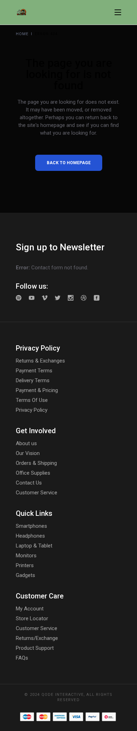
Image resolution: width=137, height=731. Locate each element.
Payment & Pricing (37, 390)
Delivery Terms (33, 380)
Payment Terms (34, 370)
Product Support (35, 648)
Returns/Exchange (37, 638)
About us (26, 443)
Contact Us (29, 483)
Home (22, 34)
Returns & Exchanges (40, 361)
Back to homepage (69, 162)
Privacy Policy (31, 410)
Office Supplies (33, 473)
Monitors (26, 555)
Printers (25, 565)
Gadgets (25, 575)
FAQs (22, 658)
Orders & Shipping (36, 463)
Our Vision (28, 453)
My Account (30, 608)
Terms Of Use (32, 400)
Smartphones (31, 526)
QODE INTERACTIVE (62, 694)
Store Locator (32, 618)
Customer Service (36, 492)
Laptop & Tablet (34, 546)
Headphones (30, 536)
